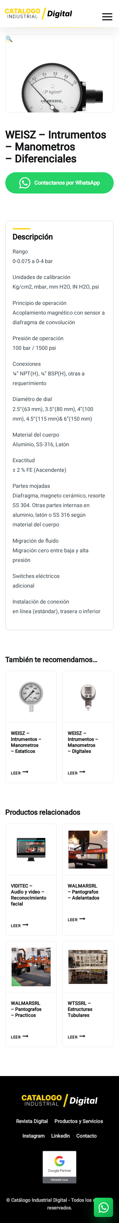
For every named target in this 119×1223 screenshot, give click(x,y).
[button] (9, 39)
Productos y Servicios (79, 1121)
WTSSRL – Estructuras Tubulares (80, 1010)
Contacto (86, 1136)
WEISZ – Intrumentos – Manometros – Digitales (83, 742)
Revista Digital (32, 1121)
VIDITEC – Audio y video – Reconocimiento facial (28, 895)
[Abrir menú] (107, 13)
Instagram (33, 1136)
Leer (15, 773)
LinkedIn (60, 1136)
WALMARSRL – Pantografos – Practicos (26, 1010)
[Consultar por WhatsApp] (103, 1207)
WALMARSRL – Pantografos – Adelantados (83, 892)
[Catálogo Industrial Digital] (38, 13)
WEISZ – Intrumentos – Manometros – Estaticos (26, 742)
